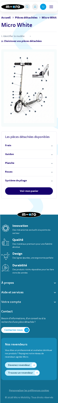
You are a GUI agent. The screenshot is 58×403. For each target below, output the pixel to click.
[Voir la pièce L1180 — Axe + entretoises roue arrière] (40, 97)
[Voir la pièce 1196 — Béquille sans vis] (31, 107)
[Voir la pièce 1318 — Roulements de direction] (20, 94)
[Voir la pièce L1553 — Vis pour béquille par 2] (26, 106)
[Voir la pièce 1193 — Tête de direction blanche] (19, 97)
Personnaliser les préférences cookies (29, 390)
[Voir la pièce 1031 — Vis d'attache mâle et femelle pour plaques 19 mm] (23, 98)
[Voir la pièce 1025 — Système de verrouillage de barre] (15, 73)
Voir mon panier (29, 191)
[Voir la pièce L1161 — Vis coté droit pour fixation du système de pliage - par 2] (46, 80)
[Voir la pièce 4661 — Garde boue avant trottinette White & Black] (17, 102)
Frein (8, 145)
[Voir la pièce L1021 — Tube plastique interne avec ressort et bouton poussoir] (14, 76)
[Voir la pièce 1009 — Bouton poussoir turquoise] (25, 103)
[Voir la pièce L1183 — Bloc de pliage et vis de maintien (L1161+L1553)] (40, 73)
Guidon (9, 154)
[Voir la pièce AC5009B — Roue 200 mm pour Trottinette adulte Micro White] (15, 110)
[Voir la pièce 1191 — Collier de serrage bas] (20, 92)
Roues (9, 171)
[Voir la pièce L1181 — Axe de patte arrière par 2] (37, 101)
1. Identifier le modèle (12, 36)
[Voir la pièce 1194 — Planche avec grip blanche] (34, 101)
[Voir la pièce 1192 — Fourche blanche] (20, 104)
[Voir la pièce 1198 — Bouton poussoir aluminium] (43, 71)
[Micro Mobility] (13, 7)
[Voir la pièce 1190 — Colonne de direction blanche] (20, 85)
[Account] (35, 7)
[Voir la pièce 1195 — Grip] (34, 95)
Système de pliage (16, 180)
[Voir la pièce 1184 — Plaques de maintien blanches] (24, 101)
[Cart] (43, 7)
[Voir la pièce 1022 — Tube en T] (22, 63)
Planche (9, 163)
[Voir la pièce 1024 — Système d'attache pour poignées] (20, 65)
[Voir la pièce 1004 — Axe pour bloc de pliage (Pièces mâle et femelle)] (42, 80)
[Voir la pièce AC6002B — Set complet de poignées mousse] (28, 64)
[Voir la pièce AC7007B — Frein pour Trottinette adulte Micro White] (43, 89)
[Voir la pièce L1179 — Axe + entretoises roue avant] (19, 107)
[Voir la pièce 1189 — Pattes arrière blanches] (39, 99)
